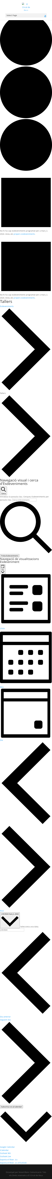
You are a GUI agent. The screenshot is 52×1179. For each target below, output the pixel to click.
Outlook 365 (5, 1153)
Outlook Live (5, 1156)
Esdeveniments (7, 306)
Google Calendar (7, 1147)
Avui (2, 910)
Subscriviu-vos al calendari (11, 1107)
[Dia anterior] (26, 824)
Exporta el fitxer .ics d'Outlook (13, 1162)
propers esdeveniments (24, 234)
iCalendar (4, 1150)
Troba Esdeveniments (9, 556)
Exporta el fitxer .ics (8, 1159)
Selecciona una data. (29, 926)
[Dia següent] (26, 907)
